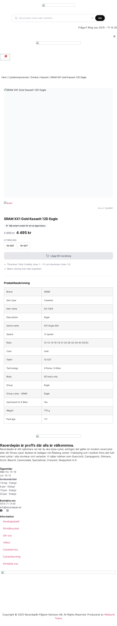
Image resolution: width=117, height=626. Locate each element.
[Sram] (8, 208)
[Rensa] (92, 18)
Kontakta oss (10, 563)
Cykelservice (10, 549)
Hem (4, 77)
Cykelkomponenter (19, 77)
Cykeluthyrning (11, 556)
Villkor (6, 542)
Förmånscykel (11, 528)
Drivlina (34, 77)
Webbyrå (109, 614)
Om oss (7, 535)
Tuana (58, 618)
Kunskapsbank (11, 521)
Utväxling (10, 240)
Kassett (44, 77)
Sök (100, 18)
